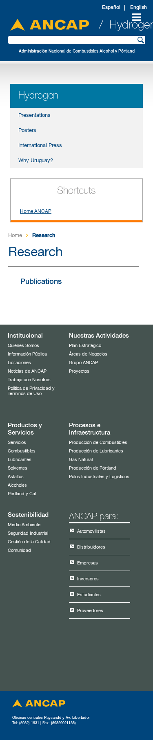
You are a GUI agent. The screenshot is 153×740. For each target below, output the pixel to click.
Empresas (87, 563)
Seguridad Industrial (28, 533)
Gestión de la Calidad (29, 542)
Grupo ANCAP (83, 362)
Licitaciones (19, 362)
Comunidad (19, 550)
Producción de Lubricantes (96, 451)
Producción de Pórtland (92, 468)
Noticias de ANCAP (27, 371)
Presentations (34, 115)
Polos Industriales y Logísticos (99, 476)
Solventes (17, 468)
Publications (41, 281)
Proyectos (79, 371)
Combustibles (21, 451)
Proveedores (90, 610)
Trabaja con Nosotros (29, 380)
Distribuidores (91, 547)
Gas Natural (81, 459)
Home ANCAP (35, 211)
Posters (27, 130)
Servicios (17, 442)
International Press (40, 145)
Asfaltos (16, 476)
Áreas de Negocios (88, 354)
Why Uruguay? (35, 160)
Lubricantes (19, 459)
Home (15, 235)
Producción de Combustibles (98, 442)
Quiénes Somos (23, 345)
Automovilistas (91, 531)
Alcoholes (17, 485)
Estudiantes (89, 595)
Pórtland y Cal (22, 494)
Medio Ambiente (24, 525)
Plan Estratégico (85, 345)
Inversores (88, 579)
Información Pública (27, 354)
